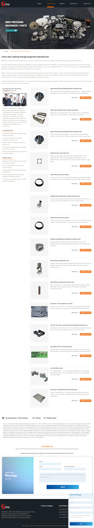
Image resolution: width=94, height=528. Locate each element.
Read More (75, 98)
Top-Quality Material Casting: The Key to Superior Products (13, 166)
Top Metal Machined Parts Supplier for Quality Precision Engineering (15, 134)
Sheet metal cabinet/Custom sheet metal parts (64, 110)
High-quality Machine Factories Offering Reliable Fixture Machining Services (13, 175)
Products (50, 4)
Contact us (73, 4)
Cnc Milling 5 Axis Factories (67, 515)
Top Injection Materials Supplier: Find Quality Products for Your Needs (14, 148)
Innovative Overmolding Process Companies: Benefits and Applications (15, 180)
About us (86, 4)
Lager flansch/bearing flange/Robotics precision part (66, 89)
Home (39, 4)
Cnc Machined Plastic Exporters (65, 509)
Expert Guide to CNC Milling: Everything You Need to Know (14, 143)
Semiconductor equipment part (59, 261)
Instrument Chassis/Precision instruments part (63, 390)
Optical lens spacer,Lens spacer (59, 175)
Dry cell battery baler (56, 368)
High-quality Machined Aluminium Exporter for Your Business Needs (15, 153)
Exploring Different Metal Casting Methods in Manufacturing (14, 171)
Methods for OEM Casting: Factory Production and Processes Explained (15, 162)
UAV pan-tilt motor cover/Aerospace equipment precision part (69, 325)
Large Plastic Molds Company (68, 512)
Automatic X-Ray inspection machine (61, 304)
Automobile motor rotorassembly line (61, 347)
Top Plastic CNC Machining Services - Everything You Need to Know (13, 139)
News (61, 4)
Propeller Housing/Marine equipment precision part (65, 239)
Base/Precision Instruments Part (59, 153)
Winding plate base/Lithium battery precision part (65, 196)
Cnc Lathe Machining (65, 517)
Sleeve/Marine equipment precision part (62, 282)
